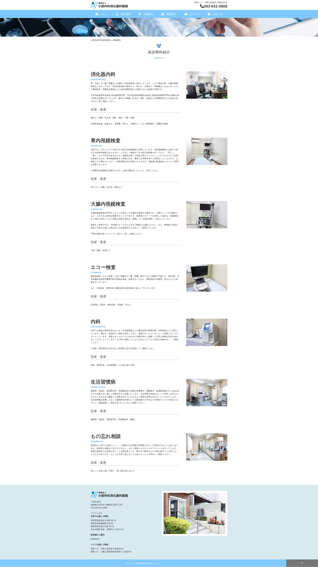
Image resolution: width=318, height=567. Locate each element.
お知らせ (218, 14)
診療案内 (148, 14)
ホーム (104, 14)
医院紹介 (171, 14)
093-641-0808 (215, 6)
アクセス (195, 14)
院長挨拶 (126, 14)
